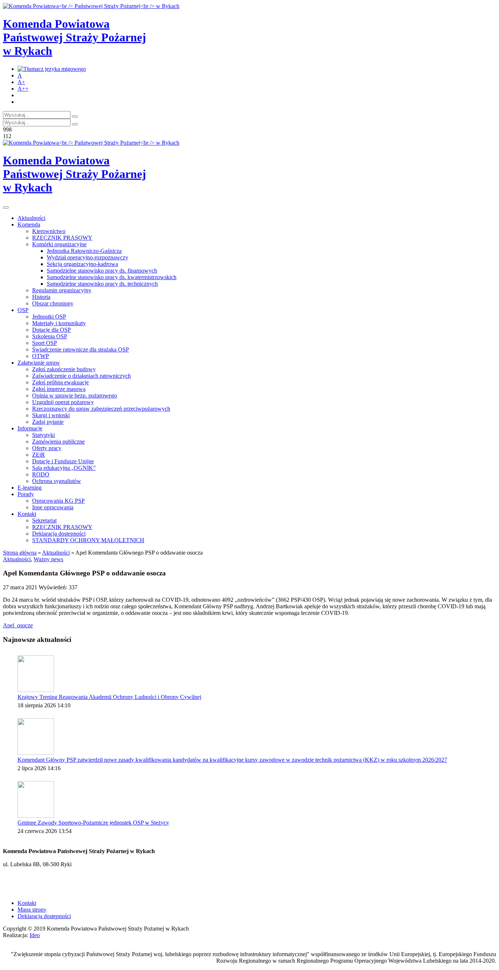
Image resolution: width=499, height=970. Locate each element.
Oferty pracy (46, 448)
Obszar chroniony (52, 303)
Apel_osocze (18, 625)
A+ (21, 82)
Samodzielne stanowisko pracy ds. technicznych (102, 284)
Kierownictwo (48, 231)
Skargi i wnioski (51, 415)
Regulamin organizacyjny (61, 290)
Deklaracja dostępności (58, 533)
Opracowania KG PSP (58, 501)
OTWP (40, 356)
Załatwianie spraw (39, 363)
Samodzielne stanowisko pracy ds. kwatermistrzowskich (111, 277)
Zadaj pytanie (48, 422)
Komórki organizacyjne (59, 244)
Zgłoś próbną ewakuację (60, 382)
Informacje (30, 428)
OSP (23, 310)
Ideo (35, 935)
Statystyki (43, 435)
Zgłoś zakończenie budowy (64, 369)
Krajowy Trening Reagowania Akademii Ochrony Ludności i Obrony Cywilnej (109, 697)
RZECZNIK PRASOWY (62, 238)
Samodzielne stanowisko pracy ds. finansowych (102, 270)
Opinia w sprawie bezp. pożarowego (74, 395)
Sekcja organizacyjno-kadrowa (82, 264)
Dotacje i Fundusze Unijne (63, 461)
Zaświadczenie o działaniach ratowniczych (81, 376)
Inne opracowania (52, 507)
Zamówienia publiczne (58, 441)
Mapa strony (32, 909)
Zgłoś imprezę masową (58, 389)
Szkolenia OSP (49, 336)
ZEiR (38, 455)
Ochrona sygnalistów (56, 481)
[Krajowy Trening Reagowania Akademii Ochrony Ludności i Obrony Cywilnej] (36, 673)
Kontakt (27, 514)
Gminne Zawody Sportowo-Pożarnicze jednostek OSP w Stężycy (93, 822)
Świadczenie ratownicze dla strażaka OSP (80, 349)
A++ (23, 88)
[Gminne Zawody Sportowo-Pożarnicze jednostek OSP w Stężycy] (36, 799)
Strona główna (20, 552)
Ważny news (48, 559)
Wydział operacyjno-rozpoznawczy (87, 257)
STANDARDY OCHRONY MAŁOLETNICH (88, 540)
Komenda (29, 224)
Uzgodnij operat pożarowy (63, 402)
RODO (40, 474)
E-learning (30, 487)
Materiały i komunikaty (59, 323)
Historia (41, 297)
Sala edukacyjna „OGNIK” (64, 468)
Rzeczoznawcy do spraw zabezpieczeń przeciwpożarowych (101, 409)
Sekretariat (44, 520)
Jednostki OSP (49, 316)
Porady (26, 494)
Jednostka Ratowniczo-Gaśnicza (84, 251)
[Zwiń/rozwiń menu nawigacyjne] (6, 207)
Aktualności (31, 218)
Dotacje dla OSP (51, 330)
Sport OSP (44, 343)
